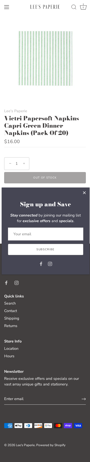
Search (10, 303)
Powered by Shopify (51, 445)
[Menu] (6, 7)
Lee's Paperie (15, 110)
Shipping (11, 318)
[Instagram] (50, 263)
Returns (10, 325)
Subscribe (45, 249)
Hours (9, 356)
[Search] (73, 7)
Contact (10, 310)
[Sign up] (84, 399)
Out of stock (45, 178)
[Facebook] (41, 263)
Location (11, 348)
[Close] (84, 192)
